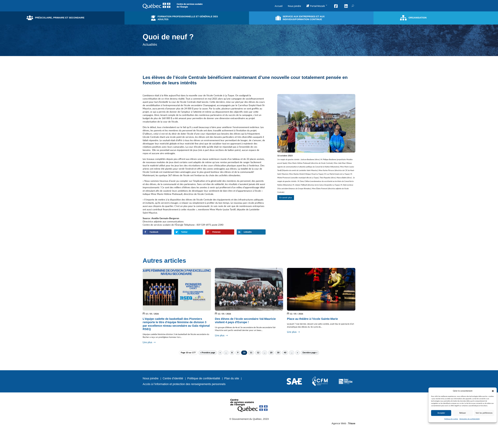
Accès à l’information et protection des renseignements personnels (184, 384)
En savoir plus (285, 198)
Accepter (441, 413)
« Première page (207, 353)
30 (278, 353)
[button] (493, 391)
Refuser (462, 413)
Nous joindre (150, 378)
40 (285, 353)
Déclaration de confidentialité (469, 419)
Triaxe (351, 423)
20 (271, 353)
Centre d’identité (173, 378)
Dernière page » (310, 353)
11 (251, 353)
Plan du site (231, 378)
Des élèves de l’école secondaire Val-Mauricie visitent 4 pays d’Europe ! (245, 320)
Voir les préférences (484, 413)
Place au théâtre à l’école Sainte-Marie (312, 318)
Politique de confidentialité (203, 378)
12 (258, 353)
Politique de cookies (451, 419)
